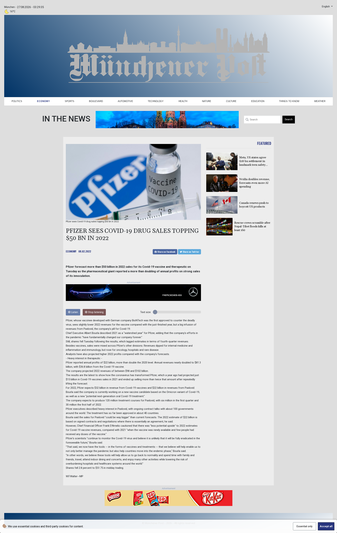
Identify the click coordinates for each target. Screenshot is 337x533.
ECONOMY (71, 251)
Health (183, 101)
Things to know (289, 101)
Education (257, 101)
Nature (206, 101)
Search (289, 119)
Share (166, 251)
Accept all (326, 526)
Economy (43, 101)
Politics (17, 101)
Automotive (125, 101)
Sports (69, 101)
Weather (319, 101)
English (326, 6)
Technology (156, 101)
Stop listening (95, 312)
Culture (231, 101)
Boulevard (96, 101)
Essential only (304, 526)
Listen (74, 312)
